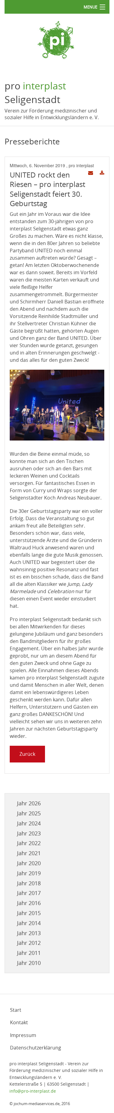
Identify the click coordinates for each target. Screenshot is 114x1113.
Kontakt (19, 1022)
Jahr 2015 (29, 913)
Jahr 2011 (29, 952)
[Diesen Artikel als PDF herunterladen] (102, 173)
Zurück (27, 754)
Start (15, 1010)
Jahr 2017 (29, 893)
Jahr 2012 (29, 942)
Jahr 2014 (29, 923)
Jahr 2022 (29, 843)
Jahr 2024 (29, 823)
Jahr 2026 (29, 803)
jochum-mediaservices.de (37, 1103)
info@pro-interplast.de (32, 1091)
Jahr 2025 (29, 813)
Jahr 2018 (29, 883)
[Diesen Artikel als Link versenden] (90, 173)
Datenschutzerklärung (35, 1047)
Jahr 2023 (29, 833)
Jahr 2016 (29, 903)
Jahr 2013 (29, 933)
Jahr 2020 (29, 863)
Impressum (23, 1035)
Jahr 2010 (29, 962)
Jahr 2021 (29, 853)
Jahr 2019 (29, 873)
